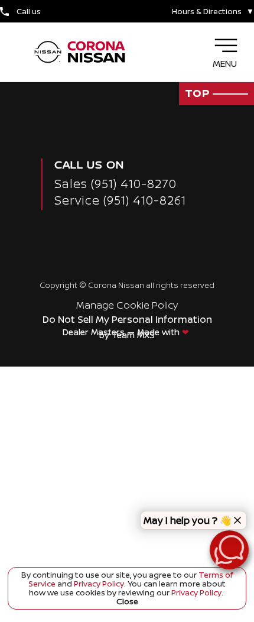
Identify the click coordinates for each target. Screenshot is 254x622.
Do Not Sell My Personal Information (127, 319)
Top (199, 93)
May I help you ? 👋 (188, 520)
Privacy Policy (98, 583)
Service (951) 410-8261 (120, 200)
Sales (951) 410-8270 (115, 183)
